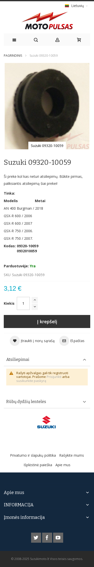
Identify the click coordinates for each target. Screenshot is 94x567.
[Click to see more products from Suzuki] (47, 422)
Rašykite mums (71, 455)
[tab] (47, 359)
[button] (32, 341)
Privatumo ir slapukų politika (33, 455)
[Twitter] (36, 536)
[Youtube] (58, 536)
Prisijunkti (54, 376)
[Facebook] (47, 536)
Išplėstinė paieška (38, 464)
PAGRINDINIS (13, 55)
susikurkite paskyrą (31, 380)
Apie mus (62, 464)
